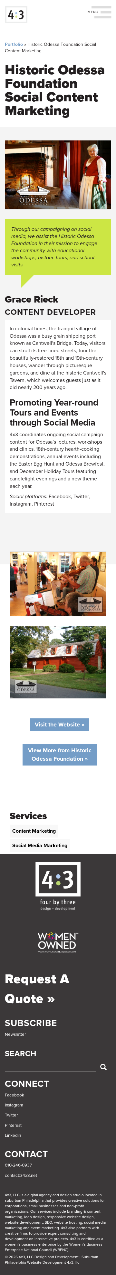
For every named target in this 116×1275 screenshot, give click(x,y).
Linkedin (13, 1135)
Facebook (14, 1095)
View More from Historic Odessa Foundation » (60, 754)
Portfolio (14, 44)
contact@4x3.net (21, 1175)
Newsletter (15, 1034)
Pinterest (13, 1125)
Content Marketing (34, 831)
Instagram (14, 1105)
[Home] (16, 14)
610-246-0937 (18, 1165)
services (45, 1211)
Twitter (11, 1115)
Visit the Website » (59, 724)
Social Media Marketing (39, 845)
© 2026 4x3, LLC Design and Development (42, 1257)
